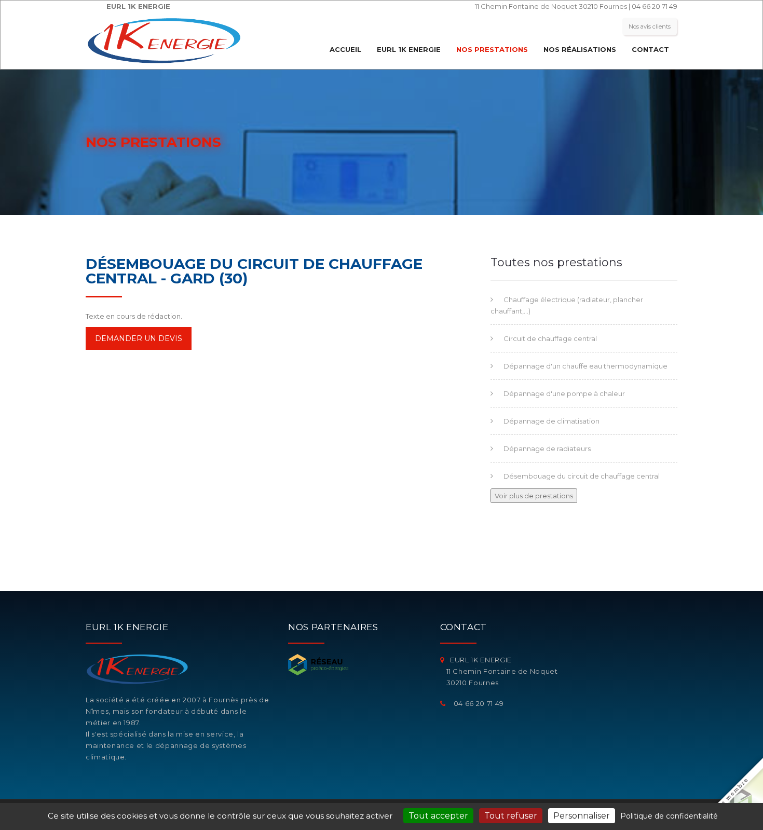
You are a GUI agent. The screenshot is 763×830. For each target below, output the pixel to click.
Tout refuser (510, 816)
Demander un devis (138, 338)
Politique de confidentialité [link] (669, 816)
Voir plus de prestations (534, 496)
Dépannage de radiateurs (547, 448)
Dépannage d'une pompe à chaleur (564, 393)
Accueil (345, 49)
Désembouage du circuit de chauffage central (581, 476)
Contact (650, 49)
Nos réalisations (579, 49)
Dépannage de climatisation (551, 421)
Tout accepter (438, 816)
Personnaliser (581, 816)
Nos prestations (492, 49)
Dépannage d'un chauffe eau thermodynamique (585, 366)
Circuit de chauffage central (550, 338)
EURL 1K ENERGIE (409, 49)
